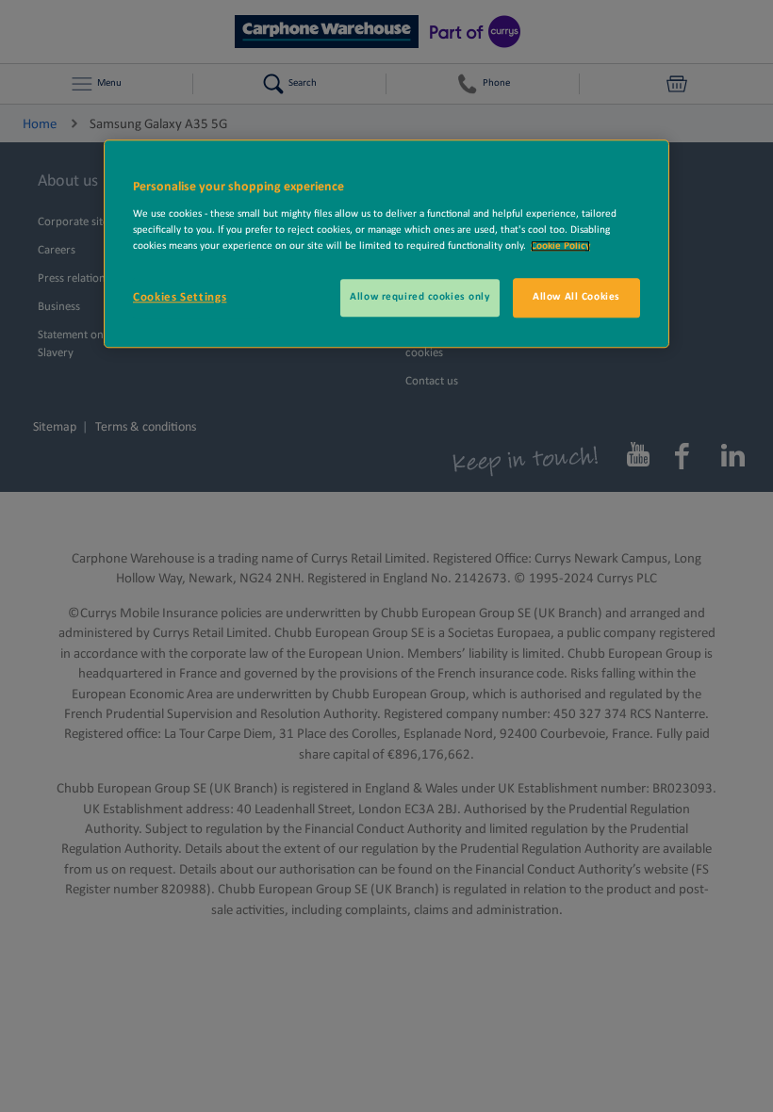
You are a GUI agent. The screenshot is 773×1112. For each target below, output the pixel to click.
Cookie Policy (560, 246)
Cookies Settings (179, 297)
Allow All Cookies (576, 297)
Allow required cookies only (419, 297)
